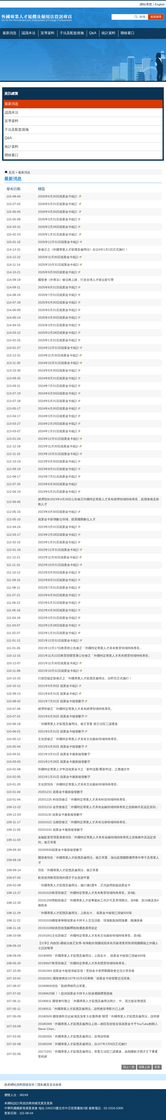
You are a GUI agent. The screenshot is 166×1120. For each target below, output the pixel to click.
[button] (140, 16)
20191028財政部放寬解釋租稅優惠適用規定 (67, 928)
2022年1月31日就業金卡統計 (57, 633)
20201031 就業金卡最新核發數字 (60, 829)
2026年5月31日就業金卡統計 (58, 204)
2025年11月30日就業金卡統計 (58, 257)
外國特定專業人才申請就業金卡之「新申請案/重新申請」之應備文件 (84, 769)
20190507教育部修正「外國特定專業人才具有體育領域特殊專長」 (83, 963)
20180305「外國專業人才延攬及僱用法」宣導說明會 (73, 1036)
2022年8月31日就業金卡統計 (57, 580)
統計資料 (11, 146)
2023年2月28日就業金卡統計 (57, 534)
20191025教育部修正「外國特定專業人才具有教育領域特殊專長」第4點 (86, 892)
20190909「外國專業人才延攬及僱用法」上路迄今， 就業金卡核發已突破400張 (92, 955)
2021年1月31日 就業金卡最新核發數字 (64, 776)
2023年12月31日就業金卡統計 (58, 438)
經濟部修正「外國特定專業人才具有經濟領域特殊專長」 (76, 708)
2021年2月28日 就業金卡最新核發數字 (64, 761)
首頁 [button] (157, 1067)
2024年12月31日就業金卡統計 (58, 348)
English (160, 4)
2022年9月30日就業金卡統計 (57, 572)
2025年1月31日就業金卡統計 (57, 340)
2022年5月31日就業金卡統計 (57, 602)
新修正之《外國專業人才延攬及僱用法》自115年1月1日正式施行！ (83, 249)
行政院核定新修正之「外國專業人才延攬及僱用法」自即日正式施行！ (85, 678)
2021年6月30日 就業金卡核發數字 (61, 716)
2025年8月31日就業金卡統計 (57, 287)
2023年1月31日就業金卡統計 (57, 542)
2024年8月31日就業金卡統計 (57, 378)
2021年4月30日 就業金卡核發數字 (61, 746)
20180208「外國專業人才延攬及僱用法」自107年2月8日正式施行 (82, 1044)
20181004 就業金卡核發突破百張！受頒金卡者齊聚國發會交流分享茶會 (86, 970)
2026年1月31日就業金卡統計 (58, 234)
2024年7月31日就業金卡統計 (57, 386)
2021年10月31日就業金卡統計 (58, 670)
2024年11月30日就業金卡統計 (58, 355)
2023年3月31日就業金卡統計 (57, 527)
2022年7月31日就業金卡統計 (57, 587)
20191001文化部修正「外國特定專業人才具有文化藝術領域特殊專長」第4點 (89, 935)
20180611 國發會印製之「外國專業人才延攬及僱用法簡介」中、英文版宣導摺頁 (92, 1001)
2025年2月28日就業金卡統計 (57, 332)
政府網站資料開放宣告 (19, 1084)
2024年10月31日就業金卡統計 (58, 363)
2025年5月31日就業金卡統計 (57, 310)
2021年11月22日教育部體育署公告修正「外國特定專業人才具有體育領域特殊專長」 (94, 655)
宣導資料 (11, 121)
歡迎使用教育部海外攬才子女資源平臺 (63, 877)
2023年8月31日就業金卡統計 (57, 469)
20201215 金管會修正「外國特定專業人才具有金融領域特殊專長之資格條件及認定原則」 (98, 807)
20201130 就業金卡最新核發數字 (60, 814)
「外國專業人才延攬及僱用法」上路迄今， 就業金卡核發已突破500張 (85, 913)
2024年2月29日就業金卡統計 (57, 423)
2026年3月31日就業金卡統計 (57, 219)
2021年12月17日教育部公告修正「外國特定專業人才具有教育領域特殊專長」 (90, 648)
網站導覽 (146, 4)
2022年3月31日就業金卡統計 (57, 618)
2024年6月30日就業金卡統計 (57, 393)
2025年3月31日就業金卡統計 (57, 325)
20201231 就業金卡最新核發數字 (60, 792)
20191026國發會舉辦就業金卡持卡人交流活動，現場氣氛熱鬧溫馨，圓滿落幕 (90, 920)
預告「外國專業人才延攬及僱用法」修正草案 (68, 870)
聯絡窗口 (11, 155)
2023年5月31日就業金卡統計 (57, 491)
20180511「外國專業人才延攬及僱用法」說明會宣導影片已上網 (81, 1008)
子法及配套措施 (17, 129)
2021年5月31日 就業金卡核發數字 (61, 731)
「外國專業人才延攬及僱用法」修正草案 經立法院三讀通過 (78, 724)
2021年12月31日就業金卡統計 (58, 640)
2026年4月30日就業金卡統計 (58, 211)
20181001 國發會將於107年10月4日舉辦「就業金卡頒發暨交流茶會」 (85, 978)
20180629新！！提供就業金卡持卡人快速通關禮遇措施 (75, 993)
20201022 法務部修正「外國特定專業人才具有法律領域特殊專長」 (83, 822)
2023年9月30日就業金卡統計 (57, 461)
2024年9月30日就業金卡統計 (57, 370)
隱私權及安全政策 (49, 1084)
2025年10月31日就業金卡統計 (58, 264)
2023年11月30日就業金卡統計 (58, 446)
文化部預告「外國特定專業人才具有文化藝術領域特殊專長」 (79, 784)
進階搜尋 (155, 16)
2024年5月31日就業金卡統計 (57, 401)
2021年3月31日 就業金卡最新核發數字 (64, 754)
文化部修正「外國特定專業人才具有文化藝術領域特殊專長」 (79, 739)
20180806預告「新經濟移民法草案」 (63, 986)
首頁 (12, 172)
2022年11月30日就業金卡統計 (58, 557)
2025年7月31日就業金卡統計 (57, 295)
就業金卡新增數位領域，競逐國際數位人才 (67, 519)
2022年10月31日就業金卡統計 (58, 565)
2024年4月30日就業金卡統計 (57, 408)
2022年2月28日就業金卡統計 (57, 625)
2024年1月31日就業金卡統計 (57, 431)
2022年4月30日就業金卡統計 (57, 610)
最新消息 (11, 104)
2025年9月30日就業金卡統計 (57, 272)
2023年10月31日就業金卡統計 (58, 454)
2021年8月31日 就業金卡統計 (58, 693)
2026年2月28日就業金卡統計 (57, 227)
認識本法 (11, 112)
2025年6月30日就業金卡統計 (57, 302)
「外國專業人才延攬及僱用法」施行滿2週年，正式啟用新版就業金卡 (84, 885)
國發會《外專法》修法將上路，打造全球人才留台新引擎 (76, 279)
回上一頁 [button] (128, 1067)
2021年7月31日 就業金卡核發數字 (61, 701)
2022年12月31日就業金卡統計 (58, 549)
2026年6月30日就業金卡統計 (58, 196)
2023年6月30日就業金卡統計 (57, 484)
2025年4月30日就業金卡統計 (57, 317)
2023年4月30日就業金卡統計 (57, 511)
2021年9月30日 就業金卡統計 (58, 686)
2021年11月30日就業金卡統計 (58, 663)
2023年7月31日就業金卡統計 (57, 476)
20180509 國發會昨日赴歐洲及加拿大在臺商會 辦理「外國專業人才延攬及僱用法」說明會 (99, 1016)
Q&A (8, 138)
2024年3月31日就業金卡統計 (57, 416)
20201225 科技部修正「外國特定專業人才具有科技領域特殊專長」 (83, 799)
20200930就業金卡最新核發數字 (60, 850)
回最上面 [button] (144, 1067)
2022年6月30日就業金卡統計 (57, 595)
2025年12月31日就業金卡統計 (58, 242)
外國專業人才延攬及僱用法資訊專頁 (36, 18)
